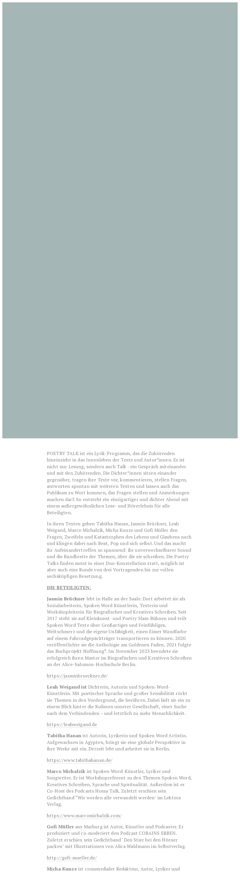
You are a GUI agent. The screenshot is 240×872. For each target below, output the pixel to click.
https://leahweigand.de (72, 724)
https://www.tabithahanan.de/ (79, 760)
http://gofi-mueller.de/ (72, 857)
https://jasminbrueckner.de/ (77, 675)
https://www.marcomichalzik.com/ (84, 815)
